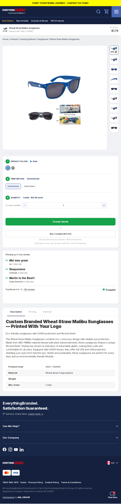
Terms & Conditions (71, 482)
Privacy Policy (35, 482)
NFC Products (57, 20)
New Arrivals (22, 20)
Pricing (32, 311)
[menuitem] (8, 20)
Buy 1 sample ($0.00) (60, 234)
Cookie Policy (52, 482)
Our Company (11, 437)
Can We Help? (11, 426)
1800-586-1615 (10, 482)
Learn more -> (35, 413)
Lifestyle (14, 39)
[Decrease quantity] (25, 205)
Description (16, 311)
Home (5, 39)
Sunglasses (42, 39)
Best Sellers (7, 20)
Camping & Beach (28, 39)
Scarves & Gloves (39, 20)
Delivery (47, 311)
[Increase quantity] (104, 205)
